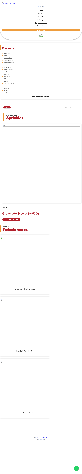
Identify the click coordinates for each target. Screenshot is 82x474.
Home (41, 11)
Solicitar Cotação (12, 219)
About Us (41, 14)
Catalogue (41, 20)
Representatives (41, 23)
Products (41, 17)
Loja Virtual (41, 30)
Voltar (7, 107)
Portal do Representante (41, 97)
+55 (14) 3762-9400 (76, 443)
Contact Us (41, 26)
